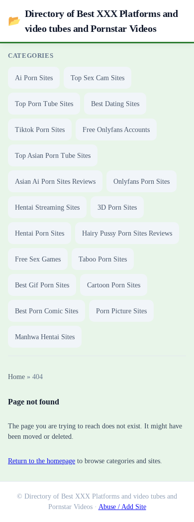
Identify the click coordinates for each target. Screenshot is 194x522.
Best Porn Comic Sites (46, 311)
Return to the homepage (41, 461)
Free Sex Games (38, 259)
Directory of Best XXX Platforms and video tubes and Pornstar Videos (93, 21)
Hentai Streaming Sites (47, 207)
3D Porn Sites (117, 207)
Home (16, 377)
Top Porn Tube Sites (44, 104)
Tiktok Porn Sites (40, 129)
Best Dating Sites (115, 104)
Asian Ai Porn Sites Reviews (55, 181)
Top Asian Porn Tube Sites (53, 155)
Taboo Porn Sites (103, 259)
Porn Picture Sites (121, 311)
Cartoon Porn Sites (113, 285)
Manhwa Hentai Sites (45, 337)
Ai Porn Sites (34, 78)
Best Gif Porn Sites (42, 285)
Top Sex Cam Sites (97, 78)
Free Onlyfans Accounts (116, 129)
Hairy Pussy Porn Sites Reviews (127, 233)
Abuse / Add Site (122, 507)
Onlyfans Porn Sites (141, 181)
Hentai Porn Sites (39, 233)
